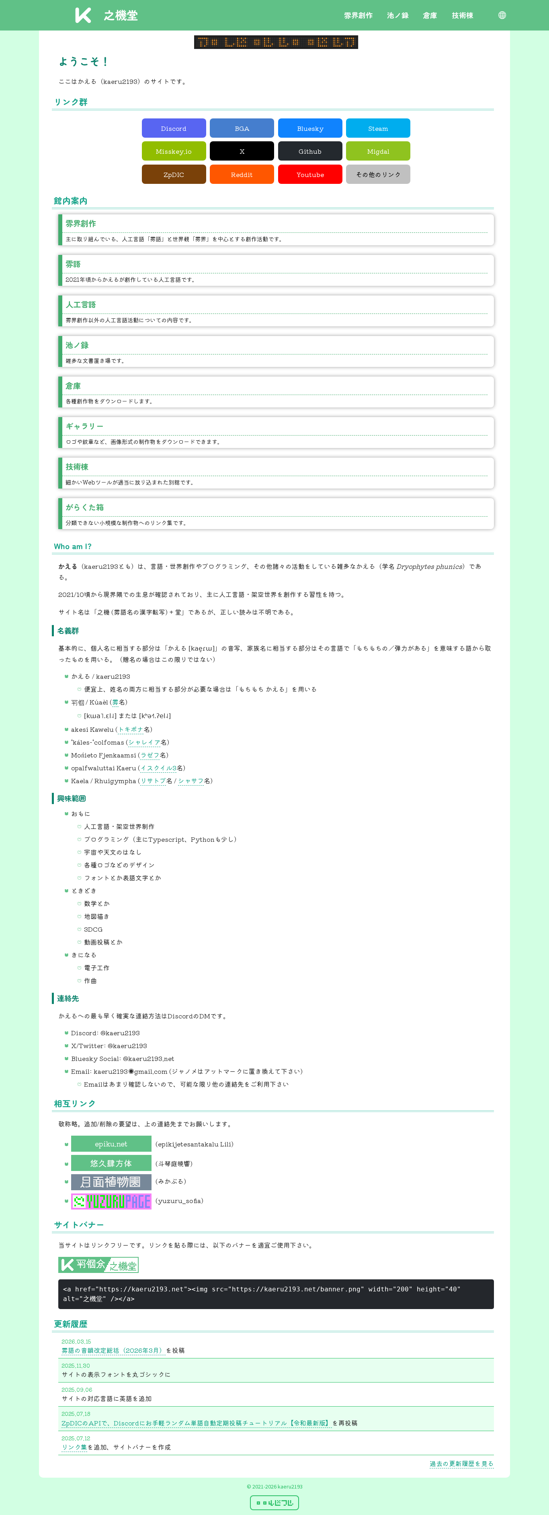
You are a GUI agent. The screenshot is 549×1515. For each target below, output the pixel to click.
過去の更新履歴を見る (462, 1463)
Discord (173, 128)
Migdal (378, 151)
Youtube (310, 174)
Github (310, 151)
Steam (378, 128)
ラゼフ (150, 755)
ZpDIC (174, 174)
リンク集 (74, 1447)
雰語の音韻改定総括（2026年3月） (113, 1350)
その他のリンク (378, 174)
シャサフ (191, 780)
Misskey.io (174, 151)
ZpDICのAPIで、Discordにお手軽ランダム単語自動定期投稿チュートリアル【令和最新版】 (196, 1422)
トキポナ (130, 729)
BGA (242, 128)
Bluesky (310, 128)
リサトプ (153, 780)
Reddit (242, 174)
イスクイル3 (158, 767)
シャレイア (144, 742)
